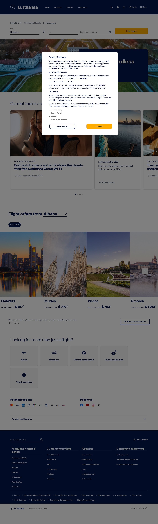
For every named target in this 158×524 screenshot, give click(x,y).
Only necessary (62, 126)
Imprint (53, 116)
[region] (80, 93)
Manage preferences (59, 119)
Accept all (99, 126)
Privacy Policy (56, 110)
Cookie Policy (56, 113)
